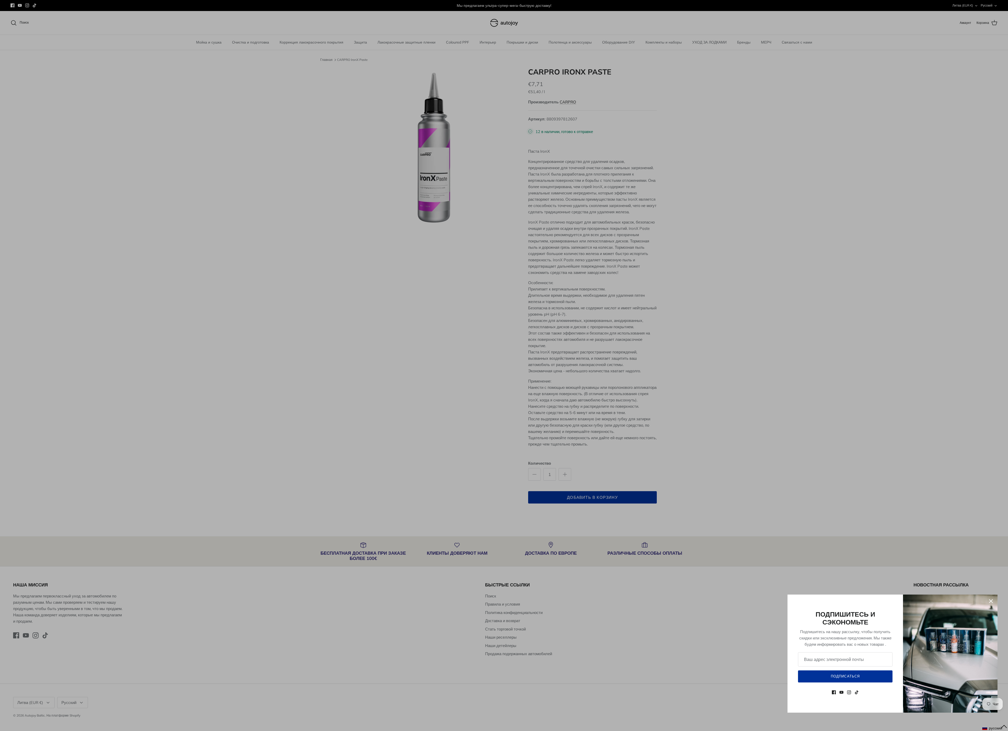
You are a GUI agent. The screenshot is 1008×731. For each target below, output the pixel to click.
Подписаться (845, 676)
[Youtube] (841, 692)
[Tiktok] (857, 692)
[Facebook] (834, 692)
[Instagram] (849, 692)
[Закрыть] (991, 601)
